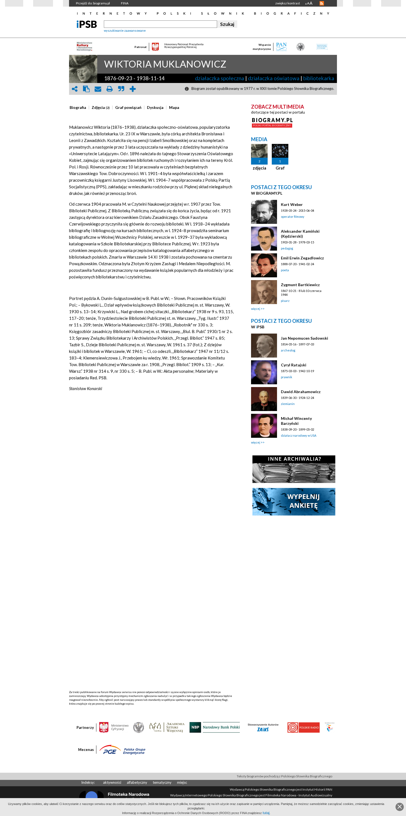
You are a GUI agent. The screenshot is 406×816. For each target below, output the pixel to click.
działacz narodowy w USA (298, 435)
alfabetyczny (137, 782)
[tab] (79, 107)
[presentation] (78, 107)
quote (121, 88)
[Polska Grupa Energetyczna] (122, 749)
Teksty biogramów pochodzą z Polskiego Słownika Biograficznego (284, 776)
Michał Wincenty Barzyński (296, 421)
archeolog (288, 350)
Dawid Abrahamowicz (301, 391)
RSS (322, 3)
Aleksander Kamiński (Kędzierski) (300, 233)
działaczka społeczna (219, 78)
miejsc (182, 782)
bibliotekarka (318, 78)
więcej (255, 308)
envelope (97, 88)
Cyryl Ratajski (293, 365)
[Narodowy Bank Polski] (214, 727)
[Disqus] (151, 478)
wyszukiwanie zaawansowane (125, 30)
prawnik (286, 377)
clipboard (86, 88)
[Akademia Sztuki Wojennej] (167, 727)
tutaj (266, 813)
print (109, 88)
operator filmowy (292, 216)
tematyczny (162, 782)
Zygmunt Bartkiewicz (300, 284)
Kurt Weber (292, 204)
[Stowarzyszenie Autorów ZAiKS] (263, 727)
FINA (124, 3)
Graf (280, 167)
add (132, 88)
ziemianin (288, 404)
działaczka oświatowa (273, 78)
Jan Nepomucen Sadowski (304, 338)
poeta (285, 270)
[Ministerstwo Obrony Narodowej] (138, 727)
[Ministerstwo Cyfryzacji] (113, 727)
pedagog (287, 248)
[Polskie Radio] (303, 727)
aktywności (112, 782)
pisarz (285, 300)
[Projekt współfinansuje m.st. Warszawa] (330, 727)
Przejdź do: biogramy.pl (93, 3)
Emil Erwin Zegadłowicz (302, 258)
